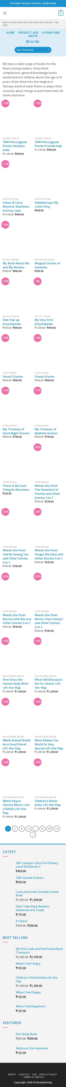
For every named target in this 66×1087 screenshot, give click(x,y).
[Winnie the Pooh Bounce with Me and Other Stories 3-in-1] (17, 591)
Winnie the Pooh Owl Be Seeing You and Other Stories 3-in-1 (16, 556)
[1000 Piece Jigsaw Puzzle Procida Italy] (49, 118)
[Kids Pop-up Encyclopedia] (17, 296)
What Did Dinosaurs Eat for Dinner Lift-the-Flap (48, 684)
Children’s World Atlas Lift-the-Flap (48, 803)
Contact (24, 1074)
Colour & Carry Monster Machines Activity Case (16, 207)
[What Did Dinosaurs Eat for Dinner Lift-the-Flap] (49, 656)
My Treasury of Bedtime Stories (46, 431)
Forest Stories (13, 376)
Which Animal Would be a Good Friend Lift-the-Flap (16, 744)
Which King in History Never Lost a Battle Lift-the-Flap (16, 807)
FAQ (34, 1074)
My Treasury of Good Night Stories (16, 431)
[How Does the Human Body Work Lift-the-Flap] (17, 656)
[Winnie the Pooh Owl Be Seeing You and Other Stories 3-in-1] (17, 527)
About (12, 1074)
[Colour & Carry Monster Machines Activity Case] (17, 179)
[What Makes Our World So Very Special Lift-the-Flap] (49, 717)
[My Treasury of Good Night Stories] (17, 405)
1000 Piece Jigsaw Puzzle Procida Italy (48, 144)
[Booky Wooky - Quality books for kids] (33, 13)
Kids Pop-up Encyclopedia (12, 322)
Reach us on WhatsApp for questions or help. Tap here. (30, 23)
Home (10, 33)
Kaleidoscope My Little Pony (46, 205)
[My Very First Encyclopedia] (49, 296)
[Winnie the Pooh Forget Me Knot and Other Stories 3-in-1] (49, 527)
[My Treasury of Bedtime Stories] (49, 405)
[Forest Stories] (17, 353)
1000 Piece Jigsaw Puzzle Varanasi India (15, 146)
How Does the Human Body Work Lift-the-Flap (15, 684)
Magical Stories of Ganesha (47, 265)
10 (49, 828)
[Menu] (5, 13)
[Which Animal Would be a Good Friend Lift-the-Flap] (17, 717)
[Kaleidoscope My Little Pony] (49, 179)
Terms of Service (33, 1077)
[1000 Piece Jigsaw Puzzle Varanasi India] (17, 118)
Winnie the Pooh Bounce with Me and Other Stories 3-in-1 (17, 619)
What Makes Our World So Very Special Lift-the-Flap (49, 744)
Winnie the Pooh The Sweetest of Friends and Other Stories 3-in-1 (47, 492)
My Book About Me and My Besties (16, 265)
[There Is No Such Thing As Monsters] (17, 462)
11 (56, 828)
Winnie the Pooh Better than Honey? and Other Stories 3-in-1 (49, 621)
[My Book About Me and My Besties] (17, 240)
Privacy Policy (48, 1074)
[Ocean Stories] (49, 353)
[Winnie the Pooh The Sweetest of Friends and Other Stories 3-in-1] (49, 462)
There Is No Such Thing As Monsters (16, 488)
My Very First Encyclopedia (44, 322)
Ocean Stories (45, 376)
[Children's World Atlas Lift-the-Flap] (49, 777)
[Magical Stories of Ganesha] (49, 240)
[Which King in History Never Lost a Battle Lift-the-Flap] (17, 777)
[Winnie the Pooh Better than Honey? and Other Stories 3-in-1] (49, 591)
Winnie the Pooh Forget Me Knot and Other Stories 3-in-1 (49, 554)
